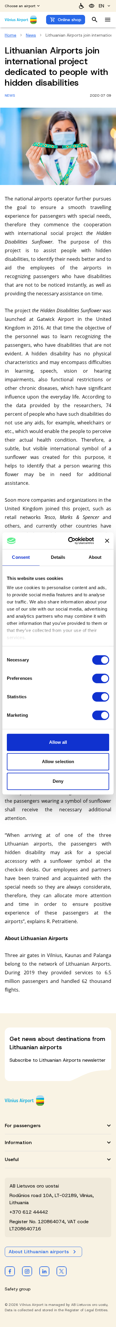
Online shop (69, 19)
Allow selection (58, 761)
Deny (58, 781)
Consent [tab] (21, 557)
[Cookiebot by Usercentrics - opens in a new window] (70, 541)
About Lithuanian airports (39, 1251)
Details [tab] (58, 557)
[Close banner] (107, 541)
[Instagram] (27, 1271)
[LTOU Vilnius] (24, 1100)
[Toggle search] (94, 19)
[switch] (100, 678)
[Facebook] (10, 1271)
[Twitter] (62, 1271)
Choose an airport (20, 6)
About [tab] (95, 557)
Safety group (18, 1289)
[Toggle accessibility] (92, 6)
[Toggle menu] (107, 19)
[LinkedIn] (44, 1271)
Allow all (58, 742)
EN (101, 6)
